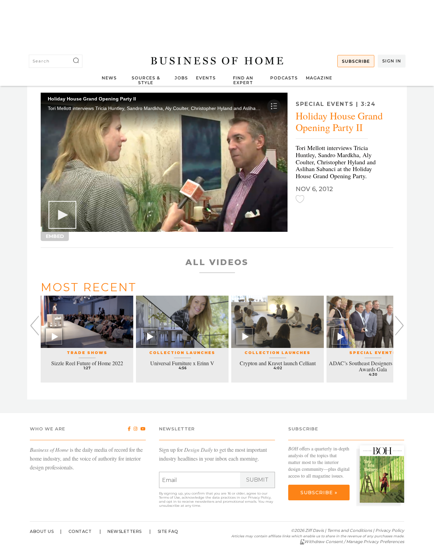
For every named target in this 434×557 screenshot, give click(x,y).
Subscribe (356, 61)
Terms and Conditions (349, 530)
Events (206, 77)
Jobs (181, 77)
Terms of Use (169, 497)
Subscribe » (318, 492)
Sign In (391, 60)
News (109, 77)
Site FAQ (168, 531)
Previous (35, 326)
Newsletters (124, 531)
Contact (80, 531)
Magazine (319, 77)
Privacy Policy (259, 497)
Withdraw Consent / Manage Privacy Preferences (354, 541)
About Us (42, 531)
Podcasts (284, 77)
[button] (62, 215)
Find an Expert (243, 80)
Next (399, 326)
